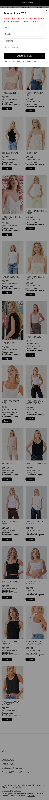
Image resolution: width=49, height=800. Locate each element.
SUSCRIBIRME (24, 55)
